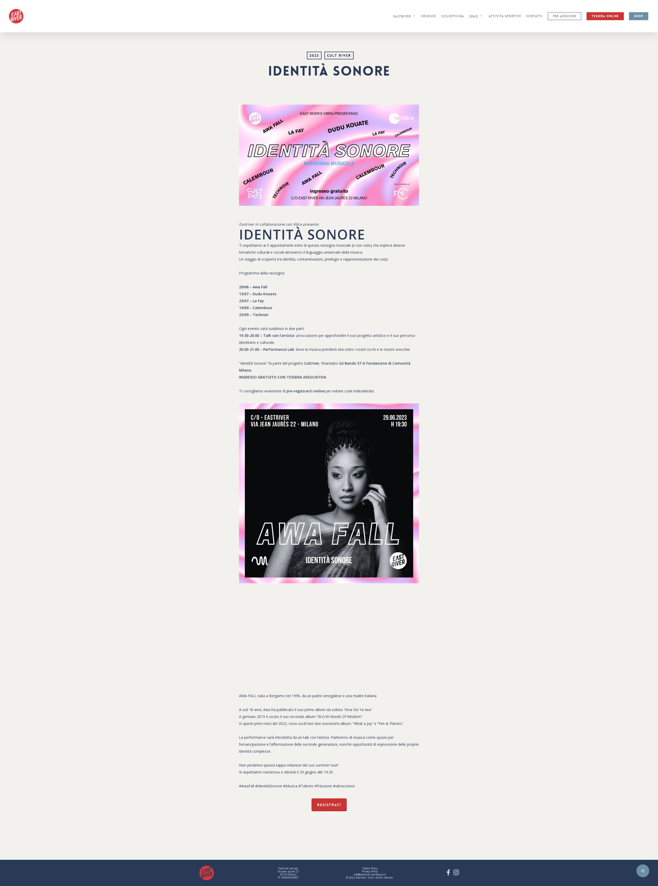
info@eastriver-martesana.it (369, 874)
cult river (339, 55)
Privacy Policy (370, 871)
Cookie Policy (370, 868)
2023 (314, 55)
